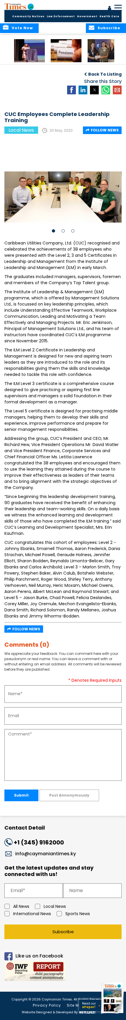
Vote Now (22, 27)
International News (32, 914)
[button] (29, 50)
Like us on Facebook (39, 956)
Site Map (75, 1005)
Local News (55, 906)
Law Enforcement (61, 16)
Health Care (109, 16)
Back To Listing (105, 74)
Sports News (77, 914)
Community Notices (28, 16)
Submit (21, 795)
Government (87, 16)
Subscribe (63, 932)
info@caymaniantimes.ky (45, 853)
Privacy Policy (47, 1005)
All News (21, 906)
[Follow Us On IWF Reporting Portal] (63, 971)
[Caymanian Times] (19, 6)
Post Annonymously (69, 795)
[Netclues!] (87, 1011)
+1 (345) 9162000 (39, 842)
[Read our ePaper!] (113, 1013)
